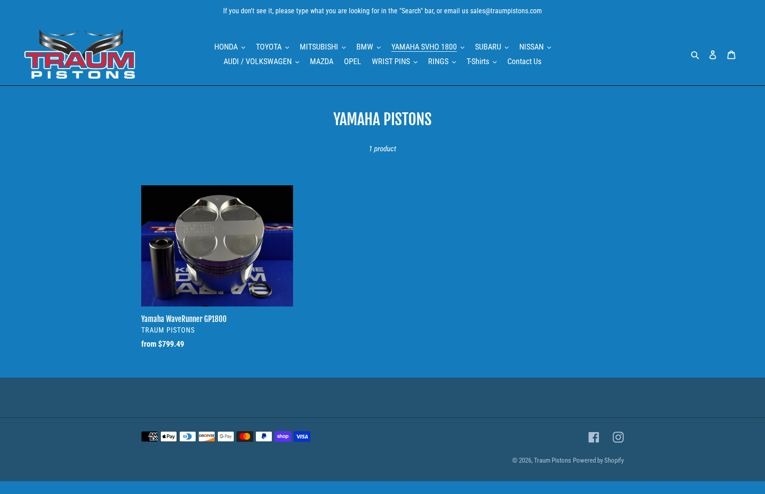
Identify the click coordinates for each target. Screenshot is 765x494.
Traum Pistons (552, 460)
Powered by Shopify (598, 460)
